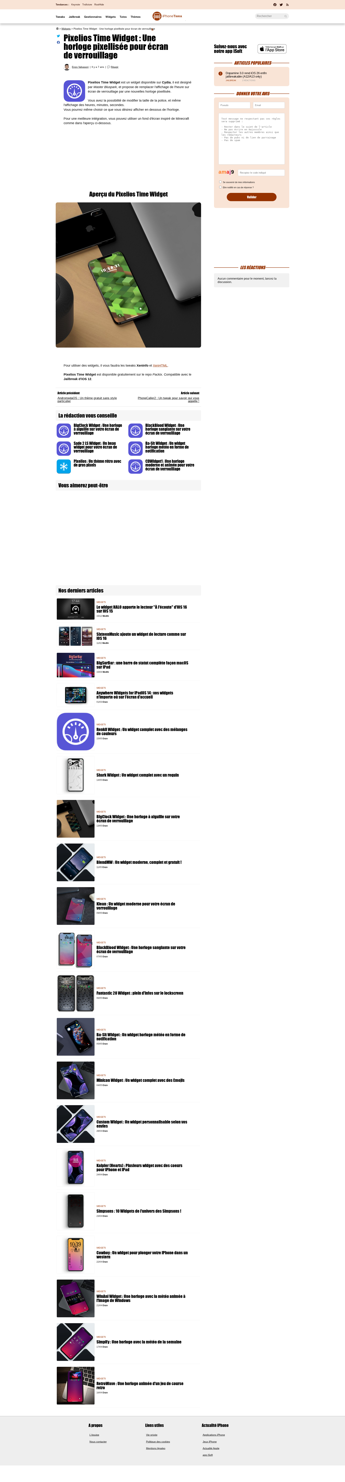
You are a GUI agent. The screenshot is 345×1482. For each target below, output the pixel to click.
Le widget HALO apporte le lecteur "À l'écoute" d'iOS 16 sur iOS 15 (141, 609)
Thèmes (136, 16)
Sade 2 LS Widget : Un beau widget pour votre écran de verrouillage (95, 447)
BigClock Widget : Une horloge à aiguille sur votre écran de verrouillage (98, 429)
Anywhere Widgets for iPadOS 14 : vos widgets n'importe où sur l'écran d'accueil (134, 695)
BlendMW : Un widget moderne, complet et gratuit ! (138, 862)
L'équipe (94, 1434)
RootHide (99, 4)
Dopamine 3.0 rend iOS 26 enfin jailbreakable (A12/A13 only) (246, 74)
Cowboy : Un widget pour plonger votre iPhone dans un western (142, 1255)
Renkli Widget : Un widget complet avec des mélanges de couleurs (141, 731)
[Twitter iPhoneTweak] (281, 5)
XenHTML (160, 365)
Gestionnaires (93, 16)
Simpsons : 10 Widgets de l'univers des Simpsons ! (138, 1211)
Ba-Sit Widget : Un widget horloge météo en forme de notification (167, 447)
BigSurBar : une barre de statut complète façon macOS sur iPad (142, 665)
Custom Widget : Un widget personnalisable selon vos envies (141, 1124)
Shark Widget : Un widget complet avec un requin (137, 775)
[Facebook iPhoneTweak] (275, 5)
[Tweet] (58, 36)
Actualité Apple (211, 1448)
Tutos (123, 16)
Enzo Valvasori (80, 67)
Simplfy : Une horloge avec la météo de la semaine (138, 1342)
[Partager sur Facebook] (58, 43)
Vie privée (151, 1434)
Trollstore (87, 4)
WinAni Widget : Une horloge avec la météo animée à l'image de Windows (140, 1298)
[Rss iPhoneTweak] (287, 5)
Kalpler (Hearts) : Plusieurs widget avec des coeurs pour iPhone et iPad (139, 1167)
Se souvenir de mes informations (239, 182)
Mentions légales (155, 1448)
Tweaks (60, 16)
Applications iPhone (214, 1434)
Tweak (166, 18)
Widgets (110, 16)
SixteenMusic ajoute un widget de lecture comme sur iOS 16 (141, 636)
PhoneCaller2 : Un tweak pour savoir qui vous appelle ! (168, 399)
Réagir (114, 67)
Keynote (75, 4)
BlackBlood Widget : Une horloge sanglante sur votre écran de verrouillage (167, 429)
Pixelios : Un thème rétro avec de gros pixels (97, 463)
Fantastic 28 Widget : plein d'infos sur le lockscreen (139, 993)
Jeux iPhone (210, 1441)
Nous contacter (98, 1441)
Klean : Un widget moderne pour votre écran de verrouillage (135, 906)
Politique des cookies (158, 1441)
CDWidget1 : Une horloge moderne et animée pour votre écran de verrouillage (169, 465)
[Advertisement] (128, 160)
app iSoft (208, 1454)
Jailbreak (74, 16)
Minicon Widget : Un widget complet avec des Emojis (140, 1080)
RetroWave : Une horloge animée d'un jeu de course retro (139, 1386)
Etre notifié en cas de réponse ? (238, 187)
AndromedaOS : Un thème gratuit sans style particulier (87, 399)
